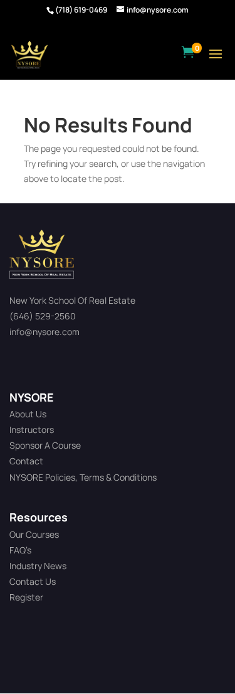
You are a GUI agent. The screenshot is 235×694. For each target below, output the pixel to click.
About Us (27, 414)
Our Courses (34, 534)
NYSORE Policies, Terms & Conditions (83, 477)
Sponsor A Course (45, 445)
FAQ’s (20, 550)
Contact (26, 461)
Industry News (37, 566)
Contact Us (32, 581)
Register (26, 597)
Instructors (31, 429)
